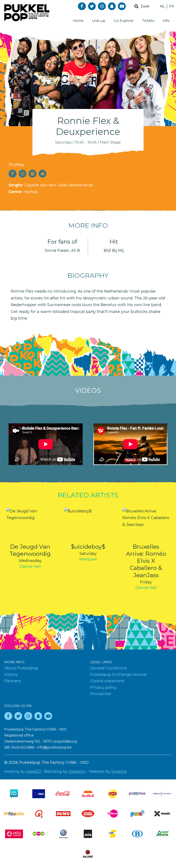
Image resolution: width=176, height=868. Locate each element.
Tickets (148, 21)
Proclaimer (100, 693)
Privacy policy (103, 687)
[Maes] (38, 794)
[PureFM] (137, 814)
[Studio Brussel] (88, 814)
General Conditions (108, 668)
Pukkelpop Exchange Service (118, 674)
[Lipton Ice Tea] (112, 794)
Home (78, 21)
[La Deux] (112, 814)
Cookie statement (107, 681)
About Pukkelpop (21, 668)
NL (162, 6)
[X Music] (162, 814)
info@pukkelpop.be (54, 747)
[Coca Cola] (63, 794)
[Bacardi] (88, 854)
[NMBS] (137, 834)
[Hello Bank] (14, 794)
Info (166, 21)
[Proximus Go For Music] (162, 794)
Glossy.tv (77, 771)
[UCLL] (14, 834)
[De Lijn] (112, 834)
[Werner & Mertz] (162, 834)
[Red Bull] (88, 794)
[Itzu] (14, 814)
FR (171, 6)
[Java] (88, 834)
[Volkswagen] (63, 834)
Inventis (119, 771)
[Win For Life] (38, 834)
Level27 (33, 771)
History (11, 674)
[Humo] (63, 814)
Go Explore (123, 21)
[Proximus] (137, 794)
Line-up (98, 21)
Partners (12, 681)
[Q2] (38, 814)
